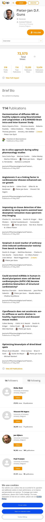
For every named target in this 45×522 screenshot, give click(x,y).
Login (21, 3)
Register (33, 3)
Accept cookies (22, 505)
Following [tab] (33, 380)
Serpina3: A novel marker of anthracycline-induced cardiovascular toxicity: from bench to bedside (22, 245)
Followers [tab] (11, 380)
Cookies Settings (22, 517)
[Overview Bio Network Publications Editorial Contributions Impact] (22, 41)
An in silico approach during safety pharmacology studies (20, 151)
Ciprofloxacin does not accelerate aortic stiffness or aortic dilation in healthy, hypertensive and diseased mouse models (22, 315)
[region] (22, 501)
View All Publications (14, 369)
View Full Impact (12, 78)
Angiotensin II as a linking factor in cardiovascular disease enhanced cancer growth (22, 180)
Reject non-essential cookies (22, 511)
